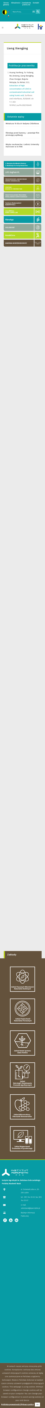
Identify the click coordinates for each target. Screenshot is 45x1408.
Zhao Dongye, (15, 79)
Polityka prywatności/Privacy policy (17, 1404)
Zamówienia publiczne (26, 4)
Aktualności (15, 3)
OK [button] (37, 1404)
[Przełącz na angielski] (8, 12)
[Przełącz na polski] (8, 16)
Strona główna (6, 4)
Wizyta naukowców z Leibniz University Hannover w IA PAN (22, 145)
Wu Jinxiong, (14, 76)
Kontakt (36, 3)
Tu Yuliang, (29, 72)
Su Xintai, (21, 82)
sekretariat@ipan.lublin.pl (30, 1208)
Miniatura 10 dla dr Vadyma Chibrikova (22, 123)
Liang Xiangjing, (27, 76)
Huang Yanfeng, (16, 72)
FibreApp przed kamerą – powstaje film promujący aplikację (22, 134)
